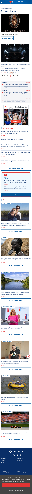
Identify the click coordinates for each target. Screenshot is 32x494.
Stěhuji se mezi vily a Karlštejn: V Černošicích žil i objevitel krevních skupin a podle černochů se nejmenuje (15, 160)
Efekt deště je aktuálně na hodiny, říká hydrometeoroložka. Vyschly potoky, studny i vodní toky (15, 132)
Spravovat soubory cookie (16, 490)
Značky (18, 465)
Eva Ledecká (16, 73)
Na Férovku (4, 90)
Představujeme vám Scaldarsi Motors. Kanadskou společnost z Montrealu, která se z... (13, 69)
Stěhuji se (6, 272)
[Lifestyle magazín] (16, 2)
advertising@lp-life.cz (22, 473)
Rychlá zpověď (7, 341)
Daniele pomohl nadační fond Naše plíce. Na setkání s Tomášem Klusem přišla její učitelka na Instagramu (15, 101)
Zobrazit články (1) (7, 38)
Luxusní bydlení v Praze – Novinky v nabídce (12, 139)
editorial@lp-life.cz (6, 473)
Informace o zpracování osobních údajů (14, 481)
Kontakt (19, 467)
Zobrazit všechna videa (16, 195)
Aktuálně (4, 98)
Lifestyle (3, 465)
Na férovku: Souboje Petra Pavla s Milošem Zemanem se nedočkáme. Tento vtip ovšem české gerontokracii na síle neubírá (16, 86)
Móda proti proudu (8, 306)
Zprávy (18, 463)
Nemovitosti (20, 458)
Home (2, 8)
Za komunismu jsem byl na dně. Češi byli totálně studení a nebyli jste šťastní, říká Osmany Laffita (15, 181)
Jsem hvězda (6, 203)
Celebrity (3, 463)
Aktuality (3, 458)
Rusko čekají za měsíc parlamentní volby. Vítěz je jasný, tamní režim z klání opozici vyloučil (16, 153)
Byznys (3, 460)
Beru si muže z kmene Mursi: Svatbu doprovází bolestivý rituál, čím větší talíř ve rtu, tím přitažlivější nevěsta (14, 145)
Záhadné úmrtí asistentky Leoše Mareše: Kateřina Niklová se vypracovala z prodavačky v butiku (15, 187)
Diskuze (15, 75)
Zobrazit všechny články (16, 231)
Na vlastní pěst (7, 411)
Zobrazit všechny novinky (16, 168)
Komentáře (4, 82)
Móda (2, 467)
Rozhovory (19, 460)
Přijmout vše (16, 485)
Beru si (5, 237)
